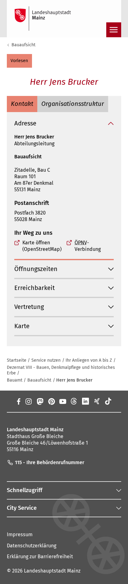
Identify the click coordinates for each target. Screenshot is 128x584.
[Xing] (97, 401)
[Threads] (74, 401)
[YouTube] (62, 401)
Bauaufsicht (23, 45)
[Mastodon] (40, 401)
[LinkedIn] (85, 401)
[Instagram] (28, 401)
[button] (19, 61)
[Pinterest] (51, 401)
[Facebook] (18, 401)
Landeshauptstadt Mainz (52, 571)
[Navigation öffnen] (113, 29)
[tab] (22, 104)
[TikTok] (108, 401)
